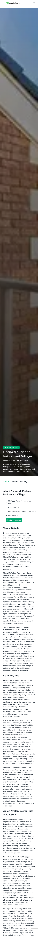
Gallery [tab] (23, 481)
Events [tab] (14, 481)
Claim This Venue (15, 520)
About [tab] (6, 481)
